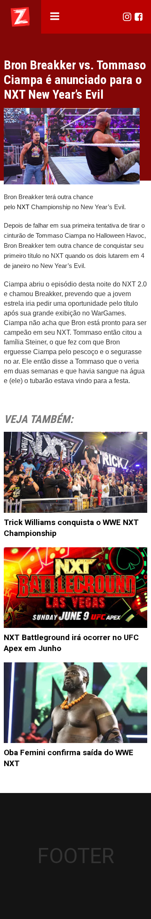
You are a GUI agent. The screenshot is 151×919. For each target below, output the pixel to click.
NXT (129, 284)
